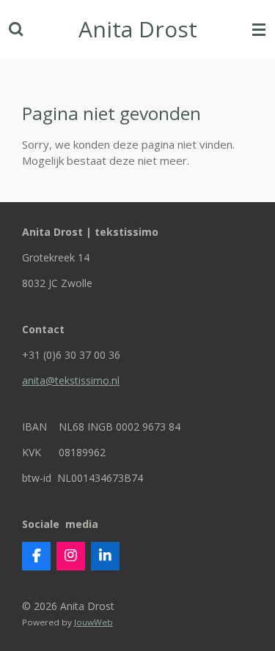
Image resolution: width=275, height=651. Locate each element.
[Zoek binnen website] (16, 29)
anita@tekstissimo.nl (71, 380)
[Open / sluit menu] (259, 29)
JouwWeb (93, 622)
